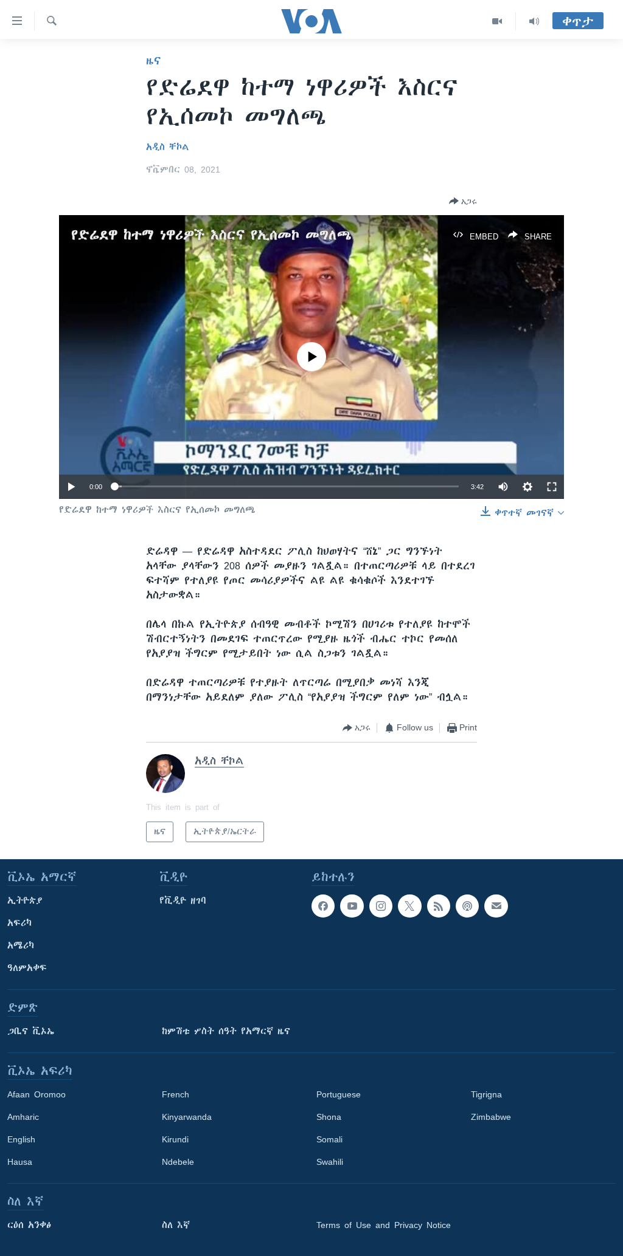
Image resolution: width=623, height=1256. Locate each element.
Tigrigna (486, 1094)
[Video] (497, 21)
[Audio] (534, 21)
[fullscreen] (552, 487)
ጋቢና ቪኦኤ (30, 1031)
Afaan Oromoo (36, 1094)
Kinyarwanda (187, 1116)
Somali (329, 1139)
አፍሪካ (19, 923)
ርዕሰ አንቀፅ (29, 1225)
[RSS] (438, 906)
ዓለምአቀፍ (27, 968)
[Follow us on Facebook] (323, 906)
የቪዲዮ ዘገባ (182, 900)
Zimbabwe (491, 1116)
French (175, 1094)
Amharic (23, 1116)
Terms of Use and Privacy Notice (383, 1225)
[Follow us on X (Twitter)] (409, 906)
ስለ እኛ (176, 1225)
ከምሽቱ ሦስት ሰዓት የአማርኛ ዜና (226, 1031)
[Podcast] (467, 906)
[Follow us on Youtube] (351, 906)
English (21, 1139)
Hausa (19, 1161)
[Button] (463, 201)
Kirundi (175, 1139)
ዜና (153, 61)
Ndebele (178, 1161)
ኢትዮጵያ (25, 900)
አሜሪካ (20, 945)
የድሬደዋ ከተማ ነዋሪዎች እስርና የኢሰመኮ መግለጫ (211, 234)
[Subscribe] (495, 906)
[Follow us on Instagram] (380, 906)
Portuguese (338, 1094)
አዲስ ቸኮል (167, 147)
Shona (328, 1116)
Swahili (329, 1161)
